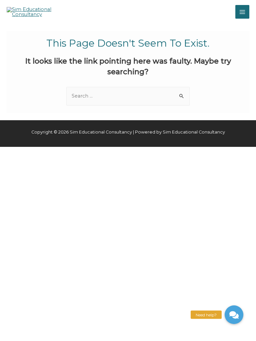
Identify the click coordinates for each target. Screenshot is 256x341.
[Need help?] (234, 314)
